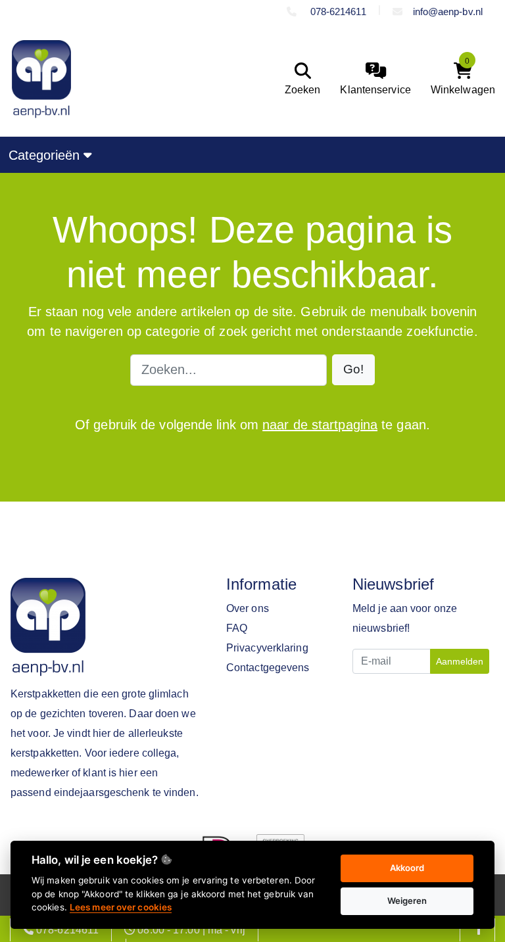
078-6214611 (336, 11)
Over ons (247, 608)
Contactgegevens (268, 667)
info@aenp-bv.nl (448, 11)
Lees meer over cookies (121, 907)
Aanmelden (459, 661)
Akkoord (407, 867)
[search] (299, 79)
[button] (353, 369)
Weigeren (407, 900)
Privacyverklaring (267, 647)
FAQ (236, 628)
